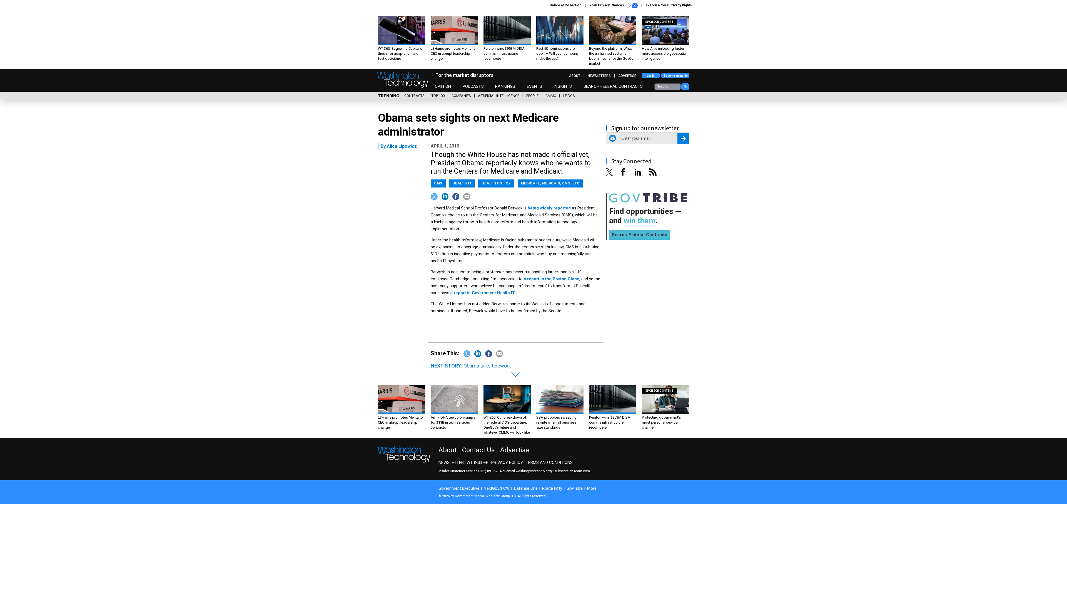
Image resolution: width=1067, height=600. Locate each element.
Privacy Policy (507, 462)
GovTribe (575, 488)
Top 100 (438, 96)
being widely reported (550, 208)
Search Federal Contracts (613, 86)
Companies (461, 96)
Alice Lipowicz (402, 146)
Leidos (569, 96)
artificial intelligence (498, 96)
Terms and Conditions (549, 462)
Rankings (505, 86)
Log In (651, 75)
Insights (563, 86)
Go (685, 86)
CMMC (550, 96)
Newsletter (451, 462)
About (574, 76)
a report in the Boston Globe (551, 278)
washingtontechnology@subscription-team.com (553, 471)
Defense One (526, 488)
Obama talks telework (487, 366)
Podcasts (473, 86)
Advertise (627, 76)
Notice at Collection (565, 5)
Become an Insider (676, 75)
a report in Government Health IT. (482, 292)
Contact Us (478, 450)
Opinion (443, 86)
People (532, 96)
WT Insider (477, 462)
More (592, 488)
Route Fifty (552, 488)
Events (534, 86)
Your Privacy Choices (607, 5)
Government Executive (458, 488)
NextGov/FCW (497, 488)
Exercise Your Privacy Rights (669, 5)
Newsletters (599, 76)
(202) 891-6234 (490, 471)
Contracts (414, 96)
